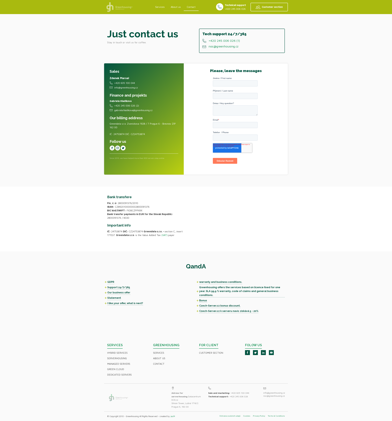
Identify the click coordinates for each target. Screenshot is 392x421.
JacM (172, 416)
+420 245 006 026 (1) (224, 40)
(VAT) (164, 235)
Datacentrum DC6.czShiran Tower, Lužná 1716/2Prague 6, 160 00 (186, 400)
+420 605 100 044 (124, 83)
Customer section (211, 352)
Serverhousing (117, 358)
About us (176, 7)
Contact (191, 7)
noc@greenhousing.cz (223, 46)
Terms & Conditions (276, 416)
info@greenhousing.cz (126, 87)
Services (160, 7)
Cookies (246, 416)
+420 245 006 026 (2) (126, 105)
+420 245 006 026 (235, 8)
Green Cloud (115, 369)
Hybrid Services (117, 352)
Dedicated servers (119, 374)
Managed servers (118, 363)
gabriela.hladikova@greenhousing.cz (133, 110)
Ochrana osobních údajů (229, 416)
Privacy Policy (259, 416)
